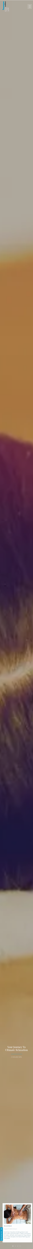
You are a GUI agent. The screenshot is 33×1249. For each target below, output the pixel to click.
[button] (2, 1247)
